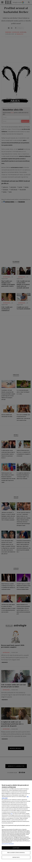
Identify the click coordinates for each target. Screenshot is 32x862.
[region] (16, 821)
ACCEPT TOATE (16, 848)
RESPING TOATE (16, 857)
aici (11, 813)
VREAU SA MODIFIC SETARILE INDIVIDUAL (16, 852)
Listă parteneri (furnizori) (8, 843)
